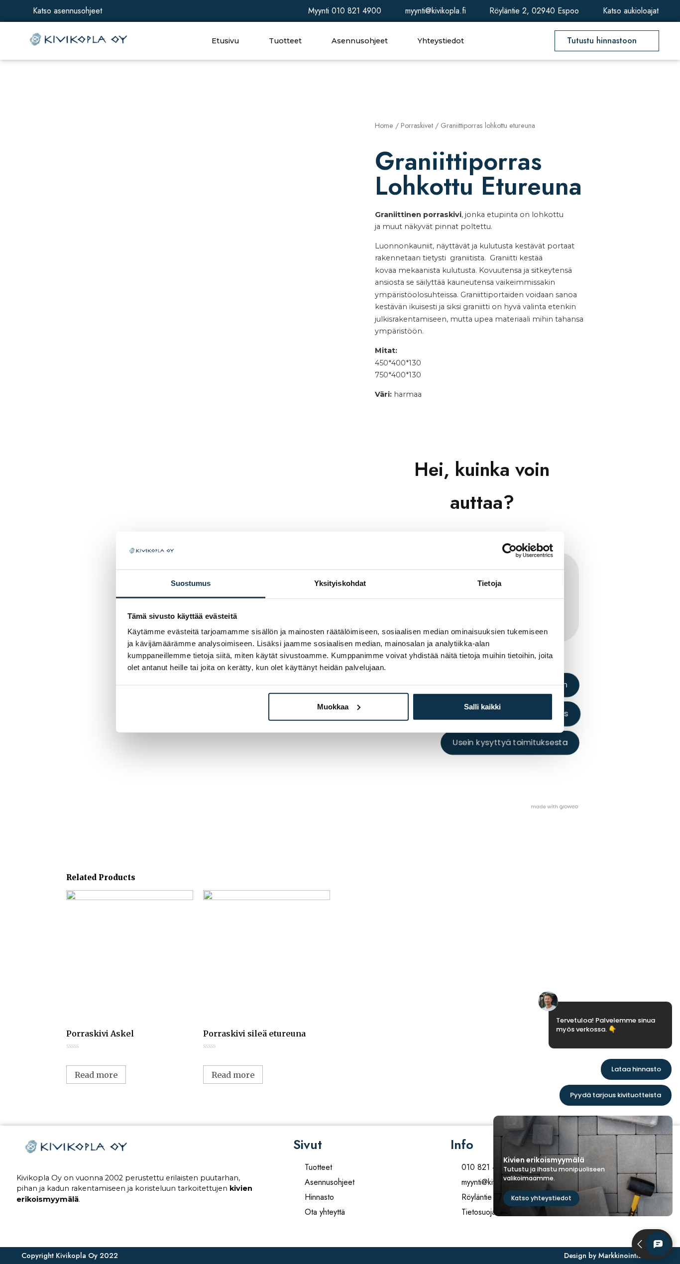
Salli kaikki (482, 706)
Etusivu (225, 40)
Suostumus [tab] (191, 583)
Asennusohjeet (360, 40)
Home (384, 125)
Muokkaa (332, 706)
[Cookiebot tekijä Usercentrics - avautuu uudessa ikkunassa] (509, 550)
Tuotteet (285, 40)
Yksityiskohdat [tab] (340, 583)
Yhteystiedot (441, 40)
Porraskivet (417, 125)
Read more (96, 1075)
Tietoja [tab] (489, 583)
